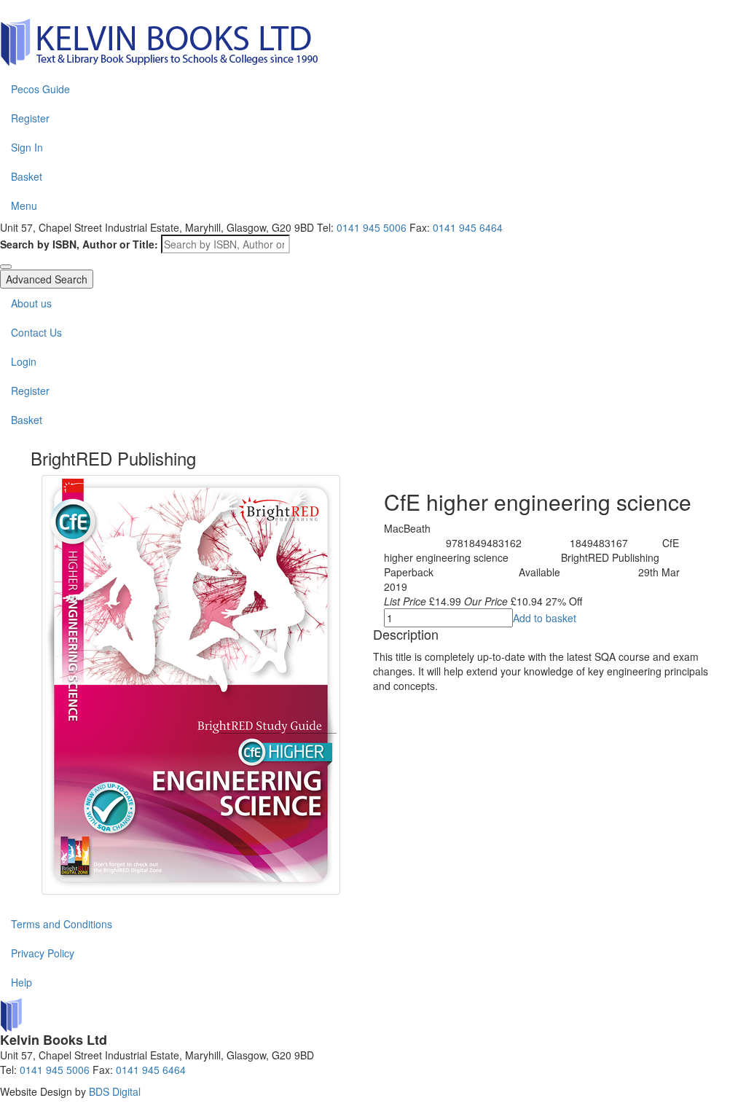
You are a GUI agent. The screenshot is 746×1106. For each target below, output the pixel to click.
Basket (26, 176)
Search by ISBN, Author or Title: (79, 244)
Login (23, 361)
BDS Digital (115, 1091)
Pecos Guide (40, 89)
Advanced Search (46, 279)
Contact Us (36, 332)
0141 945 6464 (151, 1069)
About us (31, 303)
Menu (24, 205)
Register (30, 118)
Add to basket (544, 618)
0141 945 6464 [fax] (468, 227)
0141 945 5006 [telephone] (372, 227)
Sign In (27, 147)
